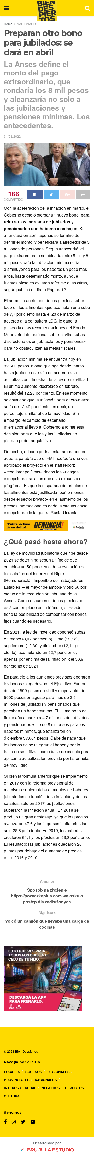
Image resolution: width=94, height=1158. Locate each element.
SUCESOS (33, 1071)
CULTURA (12, 1095)
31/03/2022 (12, 136)
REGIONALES (58, 1071)
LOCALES (12, 1071)
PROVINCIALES (17, 1079)
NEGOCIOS (51, 1087)
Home (8, 23)
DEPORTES (74, 1087)
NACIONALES (27, 23)
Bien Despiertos (26, 1051)
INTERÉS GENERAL (20, 1087)
